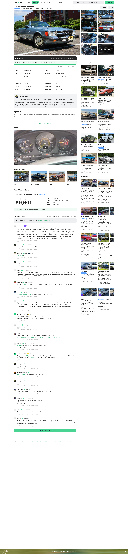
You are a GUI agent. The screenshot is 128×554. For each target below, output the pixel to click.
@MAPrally (20, 345)
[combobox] (88, 2)
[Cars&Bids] (15, 314)
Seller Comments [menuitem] (65, 216)
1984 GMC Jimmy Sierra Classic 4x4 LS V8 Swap (87, 166)
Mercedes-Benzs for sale (37, 441)
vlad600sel (20, 398)
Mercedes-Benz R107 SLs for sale (52, 441)
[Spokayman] (15, 301)
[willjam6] (15, 270)
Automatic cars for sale (24, 441)
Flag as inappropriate (32, 240)
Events (55, 2)
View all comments (45, 430)
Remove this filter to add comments (47, 220)
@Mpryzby (25, 284)
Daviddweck (20, 245)
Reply (22, 240)
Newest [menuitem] (49, 216)
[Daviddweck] (15, 245)
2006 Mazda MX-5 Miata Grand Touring (87, 244)
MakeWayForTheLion (22, 372)
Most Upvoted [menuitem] (56, 216)
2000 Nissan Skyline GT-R (87, 77)
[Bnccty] (15, 333)
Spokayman (20, 301)
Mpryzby (24, 199)
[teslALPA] (15, 418)
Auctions (28, 2)
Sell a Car (35, 2)
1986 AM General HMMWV (87, 144)
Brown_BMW (20, 364)
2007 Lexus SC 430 (103, 165)
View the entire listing (44, 123)
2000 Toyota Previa (103, 298)
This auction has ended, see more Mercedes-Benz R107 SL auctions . (36, 62)
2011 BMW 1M (101, 98)
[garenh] (15, 292)
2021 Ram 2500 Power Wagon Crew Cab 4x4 (104, 244)
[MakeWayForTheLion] (15, 372)
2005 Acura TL (84, 271)
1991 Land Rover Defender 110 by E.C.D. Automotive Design (87, 100)
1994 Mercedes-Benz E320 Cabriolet (37, 183)
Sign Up (110, 2)
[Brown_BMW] (15, 364)
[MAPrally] (24, 89)
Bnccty (18, 333)
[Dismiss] (125, 551)
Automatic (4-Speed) (23, 438)
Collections (50, 2)
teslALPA (19, 418)
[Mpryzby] (20, 199)
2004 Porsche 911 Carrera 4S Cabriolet (87, 122)
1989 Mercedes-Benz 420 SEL (19, 183)
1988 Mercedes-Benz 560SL (73, 183)
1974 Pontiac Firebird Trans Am (103, 122)
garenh (19, 292)
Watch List (43, 2)
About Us (61, 2)
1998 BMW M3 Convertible (87, 216)
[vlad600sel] (15, 398)
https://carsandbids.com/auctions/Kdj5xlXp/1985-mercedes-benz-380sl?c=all (38, 337)
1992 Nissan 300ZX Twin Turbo (87, 298)
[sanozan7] (15, 325)
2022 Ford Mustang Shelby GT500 (103, 217)
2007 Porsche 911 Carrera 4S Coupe (104, 189)
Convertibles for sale (67, 441)
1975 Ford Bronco (85, 188)
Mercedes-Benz (28, 70)
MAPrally (28, 89)
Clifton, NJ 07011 (28, 86)
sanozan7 (19, 325)
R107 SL (26, 73)
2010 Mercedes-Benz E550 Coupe (103, 145)
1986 (44, 438)
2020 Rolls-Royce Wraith (104, 77)
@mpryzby (20, 255)
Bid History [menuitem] (74, 216)
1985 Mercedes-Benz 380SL (55, 183)
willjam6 (19, 270)
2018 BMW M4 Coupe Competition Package (103, 272)
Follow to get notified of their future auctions (31, 209)
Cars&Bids (19, 314)
